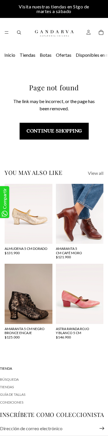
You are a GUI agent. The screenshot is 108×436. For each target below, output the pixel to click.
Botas (46, 55)
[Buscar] (19, 32)
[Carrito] (101, 32)
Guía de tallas (12, 394)
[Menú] (6, 32)
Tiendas (27, 55)
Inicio (9, 55)
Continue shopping (54, 131)
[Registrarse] (102, 428)
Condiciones (11, 402)
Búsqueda (9, 379)
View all (95, 173)
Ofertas (63, 55)
